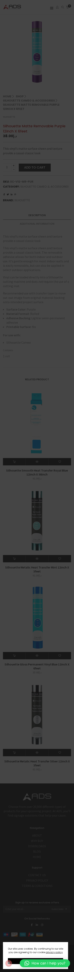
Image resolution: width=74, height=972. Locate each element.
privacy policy (54, 952)
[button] (45, 963)
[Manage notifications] (9, 963)
